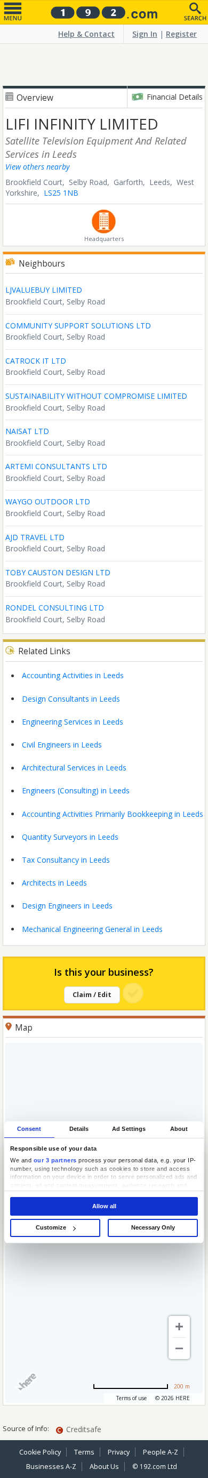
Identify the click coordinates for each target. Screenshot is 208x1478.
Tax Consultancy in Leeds (66, 860)
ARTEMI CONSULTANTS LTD (56, 466)
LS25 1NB (61, 193)
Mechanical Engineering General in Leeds (92, 929)
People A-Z (160, 1452)
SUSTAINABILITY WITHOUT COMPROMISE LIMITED (96, 396)
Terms (84, 1452)
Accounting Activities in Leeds (73, 675)
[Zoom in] (179, 1326)
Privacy (119, 1452)
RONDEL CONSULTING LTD (54, 608)
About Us (104, 1466)
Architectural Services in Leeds (74, 767)
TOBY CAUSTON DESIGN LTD (57, 572)
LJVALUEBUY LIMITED (43, 290)
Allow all (104, 1206)
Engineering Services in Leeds (72, 722)
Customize (51, 1227)
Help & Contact (86, 34)
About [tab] (179, 1129)
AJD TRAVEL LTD (35, 537)
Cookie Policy (40, 1452)
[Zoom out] (179, 1348)
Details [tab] (79, 1129)
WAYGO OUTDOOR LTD (47, 501)
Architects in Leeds (54, 883)
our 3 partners (55, 1161)
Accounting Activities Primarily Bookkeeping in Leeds (112, 814)
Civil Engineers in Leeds (62, 745)
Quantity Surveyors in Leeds (70, 837)
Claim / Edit (92, 994)
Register (181, 34)
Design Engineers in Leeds (67, 906)
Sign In (144, 34)
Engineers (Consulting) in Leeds (76, 790)
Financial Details (175, 97)
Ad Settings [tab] (129, 1129)
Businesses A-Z (51, 1466)
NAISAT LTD (27, 431)
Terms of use (131, 1398)
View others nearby (37, 167)
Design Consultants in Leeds (71, 699)
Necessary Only (153, 1227)
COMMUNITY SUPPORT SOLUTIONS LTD (78, 325)
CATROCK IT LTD (35, 361)
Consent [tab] (29, 1129)
